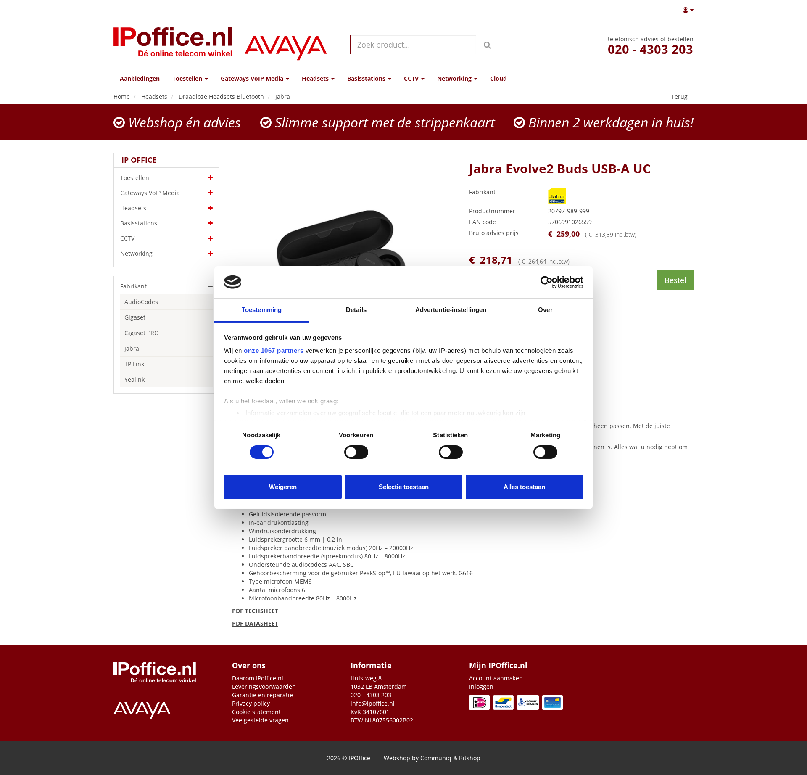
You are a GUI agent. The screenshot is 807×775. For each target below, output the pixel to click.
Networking (136, 253)
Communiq (435, 758)
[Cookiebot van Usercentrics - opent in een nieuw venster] (546, 282)
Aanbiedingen (140, 78)
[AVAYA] (286, 44)
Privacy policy (251, 703)
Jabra (131, 348)
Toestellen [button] (188, 78)
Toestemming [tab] (262, 309)
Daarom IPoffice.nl (257, 678)
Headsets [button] (316, 78)
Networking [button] (455, 78)
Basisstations (138, 223)
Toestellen (134, 178)
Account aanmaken (496, 678)
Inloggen (481, 686)
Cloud (498, 78)
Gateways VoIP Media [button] (253, 78)
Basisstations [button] (367, 78)
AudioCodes (141, 302)
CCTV (127, 238)
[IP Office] (172, 44)
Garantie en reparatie (262, 695)
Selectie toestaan (404, 486)
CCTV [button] (412, 78)
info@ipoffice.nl (373, 703)
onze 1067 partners (273, 350)
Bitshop (469, 758)
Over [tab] (545, 309)
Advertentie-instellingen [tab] (450, 309)
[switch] (356, 452)
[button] (688, 10)
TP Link (134, 364)
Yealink (134, 380)
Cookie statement (256, 712)
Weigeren (283, 486)
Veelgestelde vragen (260, 720)
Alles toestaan (524, 486)
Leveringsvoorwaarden (264, 686)
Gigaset (134, 317)
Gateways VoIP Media (150, 193)
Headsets (133, 208)
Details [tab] (356, 309)
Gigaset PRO (141, 333)
